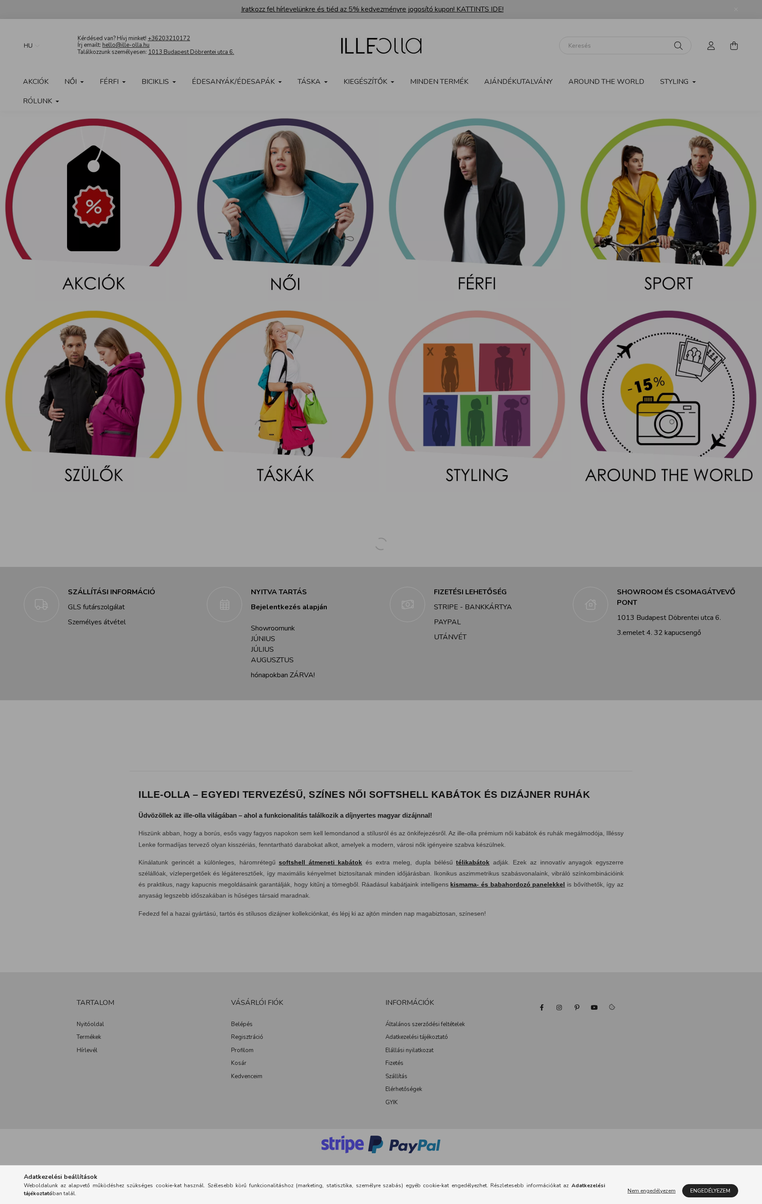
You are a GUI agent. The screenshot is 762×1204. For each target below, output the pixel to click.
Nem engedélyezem (652, 1190)
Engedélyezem (710, 1190)
